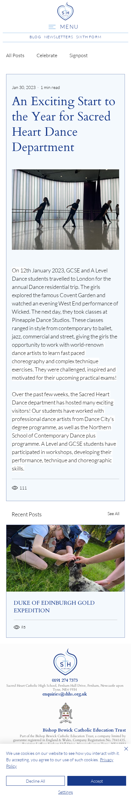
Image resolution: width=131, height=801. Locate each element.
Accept (97, 781)
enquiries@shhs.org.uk (64, 694)
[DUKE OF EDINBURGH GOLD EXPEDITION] (65, 558)
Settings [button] (65, 792)
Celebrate (47, 55)
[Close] (122, 752)
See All (113, 513)
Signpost (78, 55)
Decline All (35, 781)
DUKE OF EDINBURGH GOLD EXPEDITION (54, 607)
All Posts (15, 55)
